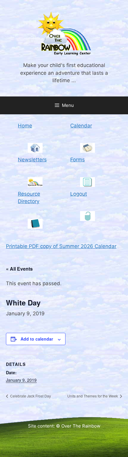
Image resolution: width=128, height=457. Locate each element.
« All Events (19, 268)
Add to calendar (37, 339)
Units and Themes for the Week (93, 395)
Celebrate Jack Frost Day (30, 395)
